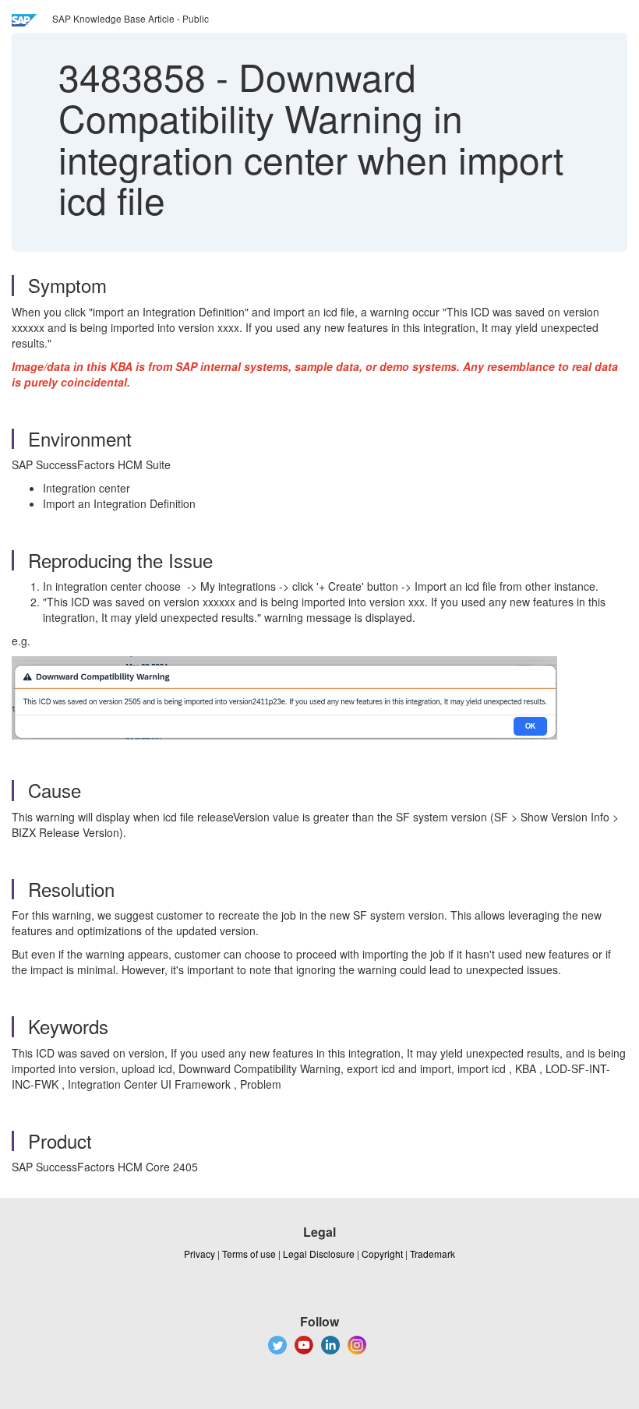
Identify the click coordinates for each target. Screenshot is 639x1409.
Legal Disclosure (319, 1253)
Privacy (199, 1253)
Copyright (382, 1253)
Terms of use (249, 1253)
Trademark (432, 1253)
